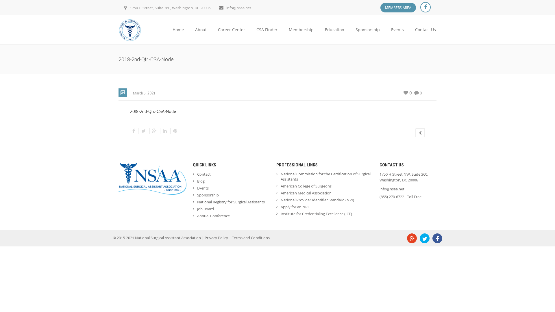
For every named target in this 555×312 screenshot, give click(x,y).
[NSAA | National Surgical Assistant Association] (130, 29)
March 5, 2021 (144, 93)
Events (397, 29)
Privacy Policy (216, 237)
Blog (201, 181)
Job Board (205, 208)
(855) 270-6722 (392, 196)
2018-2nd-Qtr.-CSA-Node (153, 111)
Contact (204, 174)
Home (178, 29)
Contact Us (425, 29)
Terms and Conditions (251, 237)
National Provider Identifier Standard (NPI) (317, 200)
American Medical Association (306, 193)
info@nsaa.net (238, 7)
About (201, 29)
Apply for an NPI (295, 206)
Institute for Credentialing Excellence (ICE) (316, 213)
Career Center (231, 29)
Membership (301, 29)
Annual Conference (213, 215)
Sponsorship (368, 29)
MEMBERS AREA (398, 7)
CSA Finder (267, 29)
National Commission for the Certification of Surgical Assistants (326, 176)
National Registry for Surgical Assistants (231, 202)
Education (334, 29)
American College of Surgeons (306, 186)
